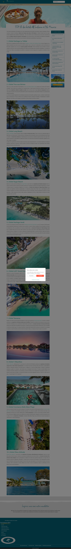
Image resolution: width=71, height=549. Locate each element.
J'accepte (40, 275)
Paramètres (31, 275)
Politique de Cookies (35, 279)
